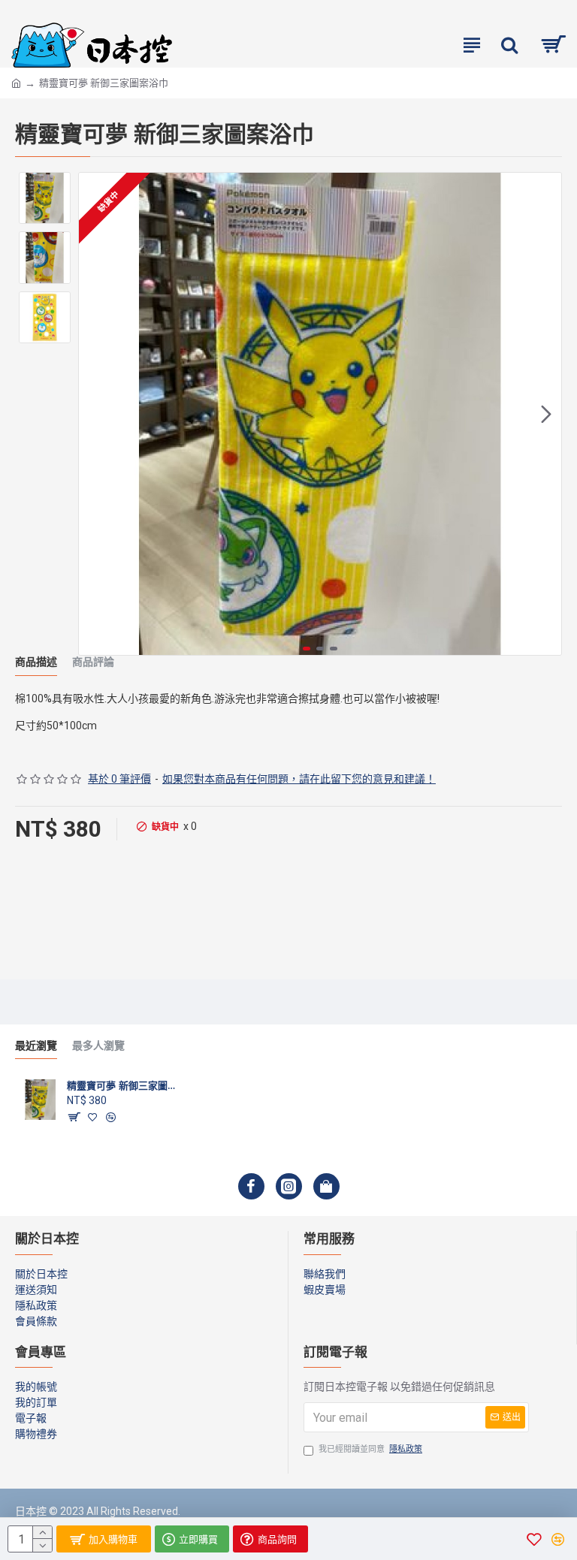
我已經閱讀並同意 (370, 1449)
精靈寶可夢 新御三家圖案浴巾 (124, 1085)
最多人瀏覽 (98, 1045)
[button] (94, 414)
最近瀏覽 (36, 1045)
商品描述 (36, 662)
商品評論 (93, 662)
